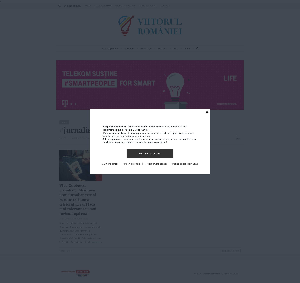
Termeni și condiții (131, 164)
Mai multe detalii (110, 164)
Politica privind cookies (156, 164)
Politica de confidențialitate (185, 164)
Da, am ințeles (150, 153)
